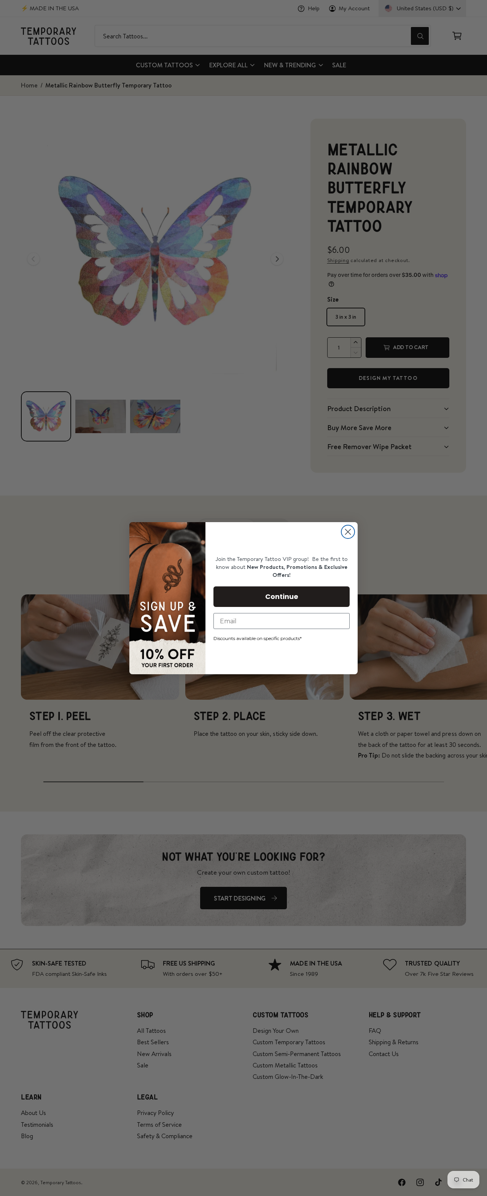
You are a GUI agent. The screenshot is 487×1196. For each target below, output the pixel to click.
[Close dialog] (348, 531)
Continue (281, 596)
